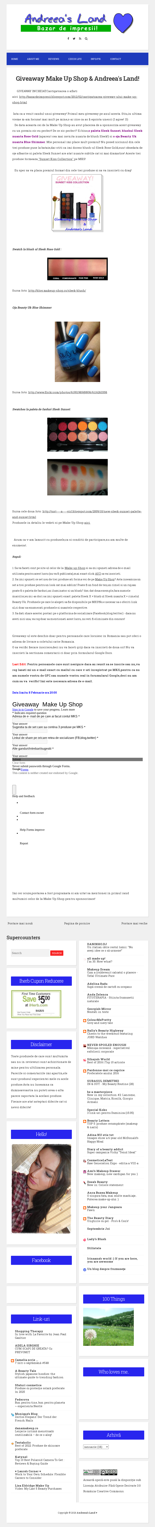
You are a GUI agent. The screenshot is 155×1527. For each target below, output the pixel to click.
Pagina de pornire (77, 923)
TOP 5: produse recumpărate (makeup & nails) (112, 1125)
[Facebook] (68, 38)
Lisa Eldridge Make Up (32, 1485)
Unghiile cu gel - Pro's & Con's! (108, 1221)
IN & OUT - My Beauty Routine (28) (110, 1084)
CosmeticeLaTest (100, 1160)
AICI (98, 573)
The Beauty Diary (100, 1218)
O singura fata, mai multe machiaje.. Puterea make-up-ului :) (112, 1197)
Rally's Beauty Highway (105, 1030)
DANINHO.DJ (97, 944)
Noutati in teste (98, 1012)
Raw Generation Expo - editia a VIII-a (112, 1163)
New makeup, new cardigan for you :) (112, 1174)
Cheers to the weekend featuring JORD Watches (110, 1035)
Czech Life (75, 58)
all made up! (96, 958)
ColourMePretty (99, 1020)
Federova (22, 1399)
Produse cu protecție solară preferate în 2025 (40, 1390)
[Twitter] (74, 38)
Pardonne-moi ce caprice (106, 1070)
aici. (87, 522)
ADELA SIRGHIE (27, 1345)
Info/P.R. (96, 58)
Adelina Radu (97, 984)
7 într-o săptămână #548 (32, 1363)
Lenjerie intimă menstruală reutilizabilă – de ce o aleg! (34, 1433)
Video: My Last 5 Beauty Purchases (38, 1488)
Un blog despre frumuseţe (106, 1269)
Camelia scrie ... (26, 1360)
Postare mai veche (134, 923)
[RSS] (80, 38)
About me (33, 58)
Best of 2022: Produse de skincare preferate (37, 1447)
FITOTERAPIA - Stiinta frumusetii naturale (110, 999)
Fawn (91, 1210)
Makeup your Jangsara (104, 1207)
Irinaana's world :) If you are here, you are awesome (112, 1260)
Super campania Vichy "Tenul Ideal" (111, 1152)
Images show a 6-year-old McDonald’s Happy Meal (112, 1139)
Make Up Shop (105, 579)
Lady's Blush (96, 1239)
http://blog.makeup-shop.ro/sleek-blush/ (57, 290)
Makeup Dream (98, 969)
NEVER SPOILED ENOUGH (106, 1045)
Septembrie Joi (98, 1229)
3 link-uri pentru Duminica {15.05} (110, 1113)
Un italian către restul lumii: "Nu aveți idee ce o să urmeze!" (110, 949)
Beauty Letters (98, 1120)
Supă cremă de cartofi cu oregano (109, 987)
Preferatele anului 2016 (103, 1073)
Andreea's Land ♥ (87, 1512)
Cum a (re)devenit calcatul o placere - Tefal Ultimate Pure (112, 974)
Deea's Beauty (97, 1182)
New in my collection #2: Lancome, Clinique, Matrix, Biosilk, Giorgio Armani (111, 1098)
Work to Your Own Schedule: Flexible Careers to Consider (40, 1476)
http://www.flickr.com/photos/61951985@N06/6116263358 (67, 392)
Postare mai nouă (20, 923)
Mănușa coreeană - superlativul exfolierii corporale (108, 1049)
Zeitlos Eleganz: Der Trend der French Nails (36, 1418)
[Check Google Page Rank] (91, 1474)
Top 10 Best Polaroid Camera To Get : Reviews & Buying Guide (39, 1461)
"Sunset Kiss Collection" (56, 159)
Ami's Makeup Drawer (103, 1171)
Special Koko (97, 1110)
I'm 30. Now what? (99, 961)
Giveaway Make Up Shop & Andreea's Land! (77, 78)
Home (14, 58)
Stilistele (94, 1248)
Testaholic (23, 1442)
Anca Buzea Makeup (102, 1192)
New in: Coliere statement (105, 1185)
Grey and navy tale (100, 1023)
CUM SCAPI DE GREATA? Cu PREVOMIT (33, 1350)
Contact (115, 58)
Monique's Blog (26, 1414)
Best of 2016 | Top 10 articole (106, 1062)
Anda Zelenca (97, 994)
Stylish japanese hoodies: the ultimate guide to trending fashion (39, 1375)
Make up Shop (75, 568)
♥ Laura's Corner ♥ (28, 1471)
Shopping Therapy (29, 1331)
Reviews (53, 58)
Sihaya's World (98, 1059)
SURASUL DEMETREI (103, 1081)
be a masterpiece (99, 1092)
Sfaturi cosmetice (28, 1385)
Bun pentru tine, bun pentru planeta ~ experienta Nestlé (40, 1404)
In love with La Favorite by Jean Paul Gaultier (40, 1336)
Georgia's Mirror (99, 1009)
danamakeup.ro (26, 1428)
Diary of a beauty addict (105, 1149)
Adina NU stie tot (100, 1135)
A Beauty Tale (25, 1371)
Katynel (21, 1457)
